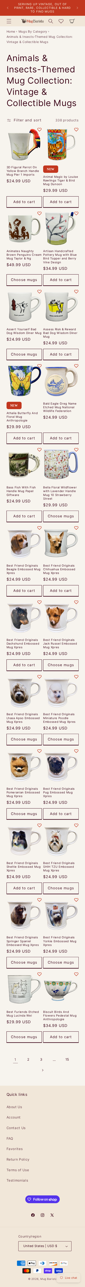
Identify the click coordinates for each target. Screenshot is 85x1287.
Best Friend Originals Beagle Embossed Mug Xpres (24, 569)
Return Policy (18, 1159)
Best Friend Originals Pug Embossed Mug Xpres (59, 792)
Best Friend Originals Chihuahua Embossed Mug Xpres (59, 569)
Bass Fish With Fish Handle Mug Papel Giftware (21, 491)
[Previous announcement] (7, 8)
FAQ (10, 1138)
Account (14, 1117)
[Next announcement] (77, 8)
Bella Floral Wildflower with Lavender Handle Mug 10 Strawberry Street (60, 493)
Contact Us (16, 1128)
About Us (14, 1107)
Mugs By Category (33, 31)
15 (67, 1059)
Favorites (15, 1149)
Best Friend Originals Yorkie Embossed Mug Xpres (59, 941)
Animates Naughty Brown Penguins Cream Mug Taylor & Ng (24, 254)
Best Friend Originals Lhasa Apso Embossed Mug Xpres (23, 717)
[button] (8, 21)
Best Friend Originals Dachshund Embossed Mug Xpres (23, 643)
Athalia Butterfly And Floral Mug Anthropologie (22, 416)
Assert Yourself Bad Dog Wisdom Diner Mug (24, 331)
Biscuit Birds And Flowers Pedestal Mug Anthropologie (59, 1015)
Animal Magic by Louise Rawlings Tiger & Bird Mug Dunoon (60, 180)
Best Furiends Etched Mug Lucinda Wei (23, 1013)
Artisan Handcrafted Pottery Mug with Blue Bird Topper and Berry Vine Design (60, 256)
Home (11, 31)
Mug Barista (48, 1279)
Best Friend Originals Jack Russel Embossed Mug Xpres (60, 643)
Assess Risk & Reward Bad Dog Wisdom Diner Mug (60, 332)
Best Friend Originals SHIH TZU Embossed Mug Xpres (59, 866)
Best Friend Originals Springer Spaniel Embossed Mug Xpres (23, 941)
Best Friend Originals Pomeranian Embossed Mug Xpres (23, 792)
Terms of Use (18, 1170)
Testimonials (17, 1180)
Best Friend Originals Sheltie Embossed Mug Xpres (24, 866)
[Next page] (42, 1070)
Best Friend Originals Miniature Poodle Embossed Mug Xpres (59, 717)
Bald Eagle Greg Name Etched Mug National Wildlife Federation (59, 407)
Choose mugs (24, 280)
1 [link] (15, 1059)
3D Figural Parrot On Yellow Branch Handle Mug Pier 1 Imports (23, 170)
